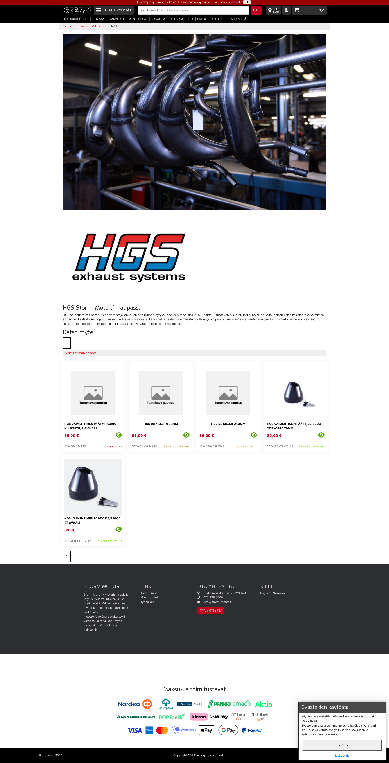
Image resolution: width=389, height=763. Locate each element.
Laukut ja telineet (212, 19)
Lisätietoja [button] (342, 755)
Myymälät (239, 19)
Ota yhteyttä (211, 610)
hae (256, 10)
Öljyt (84, 19)
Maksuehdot (149, 597)
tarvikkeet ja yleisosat (129, 19)
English (265, 593)
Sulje (247, 2)
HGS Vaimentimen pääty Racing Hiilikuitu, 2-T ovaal (90, 426)
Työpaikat (147, 602)
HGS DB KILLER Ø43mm (228, 424)
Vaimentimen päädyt (80, 353)
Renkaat (99, 19)
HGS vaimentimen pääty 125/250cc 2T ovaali (92, 521)
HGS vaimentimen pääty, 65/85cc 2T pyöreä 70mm (294, 426)
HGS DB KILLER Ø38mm (161, 424)
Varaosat (159, 19)
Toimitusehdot (150, 593)
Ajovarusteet (182, 19)
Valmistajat (99, 26)
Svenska (279, 593)
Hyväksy (342, 745)
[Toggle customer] (286, 10)
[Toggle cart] (309, 10)
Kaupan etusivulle (74, 26)
